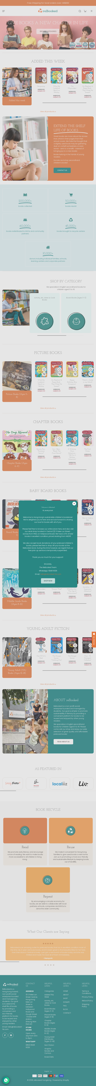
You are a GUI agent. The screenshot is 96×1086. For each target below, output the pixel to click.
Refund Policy (87, 1001)
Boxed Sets (49, 1057)
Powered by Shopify (61, 1080)
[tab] (42, 965)
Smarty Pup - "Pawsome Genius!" (41, 451)
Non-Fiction (49, 1045)
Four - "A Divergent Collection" (87, 658)
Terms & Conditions (86, 992)
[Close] (74, 503)
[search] (79, 11)
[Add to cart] (44, 80)
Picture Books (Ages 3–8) (50, 1016)
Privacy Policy (87, 997)
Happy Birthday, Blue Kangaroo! (72, 382)
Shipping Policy (85, 1005)
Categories (49, 991)
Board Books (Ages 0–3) (49, 1010)
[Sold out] (75, 443)
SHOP (65, 998)
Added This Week (49, 996)
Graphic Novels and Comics (49, 1051)
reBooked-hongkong (42, 1080)
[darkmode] (91, 11)
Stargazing (41, 86)
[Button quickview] (44, 76)
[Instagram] (11, 1035)
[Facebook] (4, 1035)
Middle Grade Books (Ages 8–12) (50, 1031)
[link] (55, 111)
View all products (47, 111)
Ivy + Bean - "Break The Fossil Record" (56, 451)
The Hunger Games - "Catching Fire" (56, 658)
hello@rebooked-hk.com (50, 574)
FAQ (64, 1006)
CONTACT (67, 1013)
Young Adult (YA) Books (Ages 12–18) (49, 1039)
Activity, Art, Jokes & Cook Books (50, 1003)
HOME (65, 991)
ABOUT (66, 995)
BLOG (65, 1009)
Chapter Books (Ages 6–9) (49, 1022)
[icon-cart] (85, 11)
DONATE (66, 1002)
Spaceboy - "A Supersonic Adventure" (87, 589)
